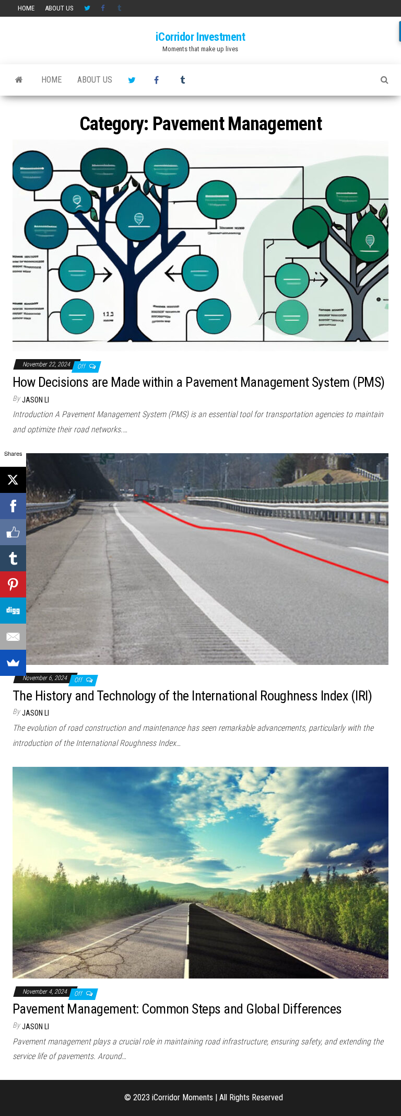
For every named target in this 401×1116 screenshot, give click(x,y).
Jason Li (35, 400)
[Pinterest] (13, 584)
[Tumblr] (13, 558)
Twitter (87, 8)
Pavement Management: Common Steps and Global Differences (177, 1009)
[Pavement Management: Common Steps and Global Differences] (200, 872)
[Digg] (13, 610)
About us (59, 8)
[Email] (13, 637)
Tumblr (120, 8)
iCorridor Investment (200, 36)
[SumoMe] (13, 663)
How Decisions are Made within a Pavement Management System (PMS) (199, 382)
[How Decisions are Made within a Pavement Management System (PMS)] (200, 245)
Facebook (104, 8)
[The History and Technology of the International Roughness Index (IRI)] (200, 558)
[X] (13, 480)
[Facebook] (13, 506)
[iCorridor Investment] (19, 80)
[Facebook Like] (13, 532)
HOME (26, 8)
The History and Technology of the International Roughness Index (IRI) (192, 696)
